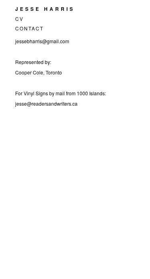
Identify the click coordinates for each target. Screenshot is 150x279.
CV (19, 18)
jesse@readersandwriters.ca (46, 103)
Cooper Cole (29, 72)
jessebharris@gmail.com (42, 41)
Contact (29, 28)
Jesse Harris (45, 8)
